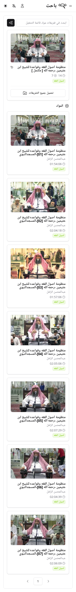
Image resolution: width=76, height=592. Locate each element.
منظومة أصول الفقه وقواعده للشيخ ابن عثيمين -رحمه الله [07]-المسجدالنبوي (41, 552)
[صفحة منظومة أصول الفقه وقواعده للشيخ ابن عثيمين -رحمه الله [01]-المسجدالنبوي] (38, 130)
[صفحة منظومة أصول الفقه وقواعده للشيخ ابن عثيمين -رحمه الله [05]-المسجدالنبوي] (38, 396)
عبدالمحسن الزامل (56, 159)
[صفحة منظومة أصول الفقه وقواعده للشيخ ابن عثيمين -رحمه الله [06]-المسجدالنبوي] (38, 463)
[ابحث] (11, 23)
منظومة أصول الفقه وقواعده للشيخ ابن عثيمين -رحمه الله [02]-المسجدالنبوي (41, 219)
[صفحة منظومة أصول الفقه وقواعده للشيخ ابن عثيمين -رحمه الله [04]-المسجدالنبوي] (38, 330)
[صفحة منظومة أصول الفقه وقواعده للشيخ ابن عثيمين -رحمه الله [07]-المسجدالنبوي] (38, 530)
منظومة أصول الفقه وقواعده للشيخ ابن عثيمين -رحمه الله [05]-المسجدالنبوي (41, 419)
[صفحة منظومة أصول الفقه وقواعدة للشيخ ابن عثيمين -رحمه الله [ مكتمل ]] (12, 67)
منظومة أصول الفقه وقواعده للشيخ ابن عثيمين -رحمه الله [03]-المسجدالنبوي (41, 285)
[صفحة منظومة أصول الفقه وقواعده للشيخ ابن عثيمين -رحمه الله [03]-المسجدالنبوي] (38, 263)
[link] (48, 581)
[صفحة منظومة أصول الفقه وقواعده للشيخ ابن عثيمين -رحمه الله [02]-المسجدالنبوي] (38, 197)
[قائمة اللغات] (14, 6)
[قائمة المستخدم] (22, 6)
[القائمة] (70, 6)
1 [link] (38, 581)
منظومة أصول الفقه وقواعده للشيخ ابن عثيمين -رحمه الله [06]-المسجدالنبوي (41, 485)
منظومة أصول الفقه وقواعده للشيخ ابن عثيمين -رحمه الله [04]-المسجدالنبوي (41, 352)
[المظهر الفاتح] (5, 6)
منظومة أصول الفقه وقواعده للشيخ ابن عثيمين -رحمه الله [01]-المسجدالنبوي (41, 152)
